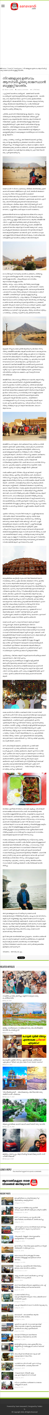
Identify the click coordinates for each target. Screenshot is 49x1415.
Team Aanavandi (21, 1406)
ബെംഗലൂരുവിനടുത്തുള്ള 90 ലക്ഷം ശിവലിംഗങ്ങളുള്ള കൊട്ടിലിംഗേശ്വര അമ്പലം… (28, 1258)
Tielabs (39, 1406)
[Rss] (24, 1409)
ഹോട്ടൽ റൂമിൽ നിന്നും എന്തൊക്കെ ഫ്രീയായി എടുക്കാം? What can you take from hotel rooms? (23, 1061)
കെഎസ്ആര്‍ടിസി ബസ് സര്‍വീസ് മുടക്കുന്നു (31, 1305)
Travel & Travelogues (14, 68)
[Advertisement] (24, 37)
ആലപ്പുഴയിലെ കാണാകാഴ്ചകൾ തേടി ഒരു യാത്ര (24, 1124)
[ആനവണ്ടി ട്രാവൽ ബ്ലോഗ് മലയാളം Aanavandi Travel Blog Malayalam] (25, 6)
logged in (24, 1171)
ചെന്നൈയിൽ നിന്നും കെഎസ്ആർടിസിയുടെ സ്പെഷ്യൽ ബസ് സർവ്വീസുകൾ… (30, 1297)
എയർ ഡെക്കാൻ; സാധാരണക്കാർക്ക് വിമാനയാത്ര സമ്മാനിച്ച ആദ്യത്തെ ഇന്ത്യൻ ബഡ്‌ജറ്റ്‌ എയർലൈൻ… (28, 1326)
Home (4, 68)
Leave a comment (22, 89)
